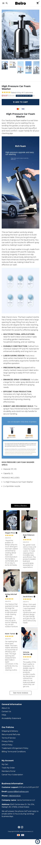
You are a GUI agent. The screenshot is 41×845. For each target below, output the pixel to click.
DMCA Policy (7, 745)
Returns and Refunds (11, 734)
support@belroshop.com (18, 792)
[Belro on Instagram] (22, 827)
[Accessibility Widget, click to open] (37, 841)
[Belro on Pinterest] (19, 827)
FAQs (4, 715)
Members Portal (8, 771)
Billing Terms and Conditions (14, 752)
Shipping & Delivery (10, 731)
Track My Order (8, 768)
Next (37, 35)
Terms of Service (9, 738)
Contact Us (6, 711)
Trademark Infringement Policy (15, 748)
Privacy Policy (7, 741)
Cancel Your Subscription (12, 775)
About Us (6, 708)
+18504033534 (14, 796)
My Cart (5, 764)
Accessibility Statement (11, 718)
